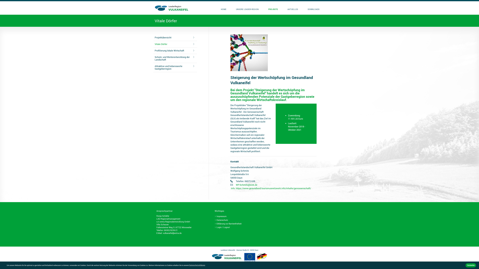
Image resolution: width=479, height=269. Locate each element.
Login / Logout (223, 227)
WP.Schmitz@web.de (246, 184)
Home (223, 9)
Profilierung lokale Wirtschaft (169, 50)
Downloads (314, 9)
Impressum (222, 216)
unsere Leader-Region (247, 9)
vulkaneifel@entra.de (172, 233)
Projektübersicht (163, 37)
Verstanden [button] (471, 265)
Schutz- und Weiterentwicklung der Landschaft (172, 58)
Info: (233, 188)
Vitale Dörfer (161, 44)
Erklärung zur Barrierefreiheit (229, 223)
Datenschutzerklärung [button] (197, 265)
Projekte (273, 9)
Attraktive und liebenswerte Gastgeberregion (168, 67)
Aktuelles (293, 9)
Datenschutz (222, 220)
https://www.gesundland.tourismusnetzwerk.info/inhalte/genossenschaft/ (273, 188)
